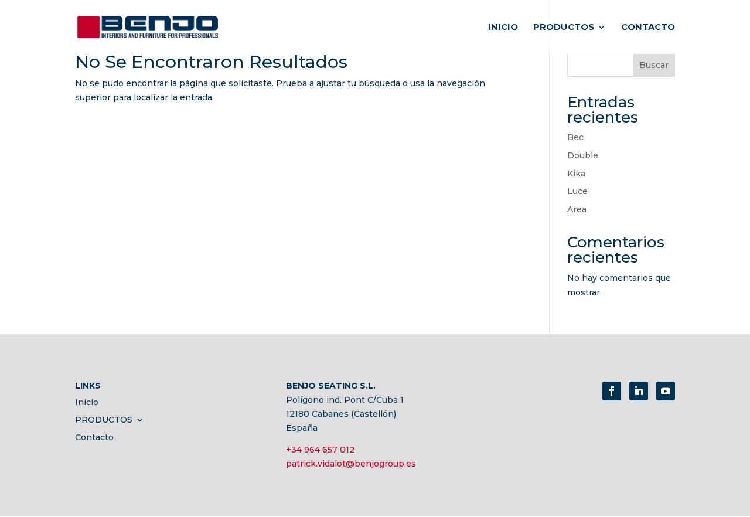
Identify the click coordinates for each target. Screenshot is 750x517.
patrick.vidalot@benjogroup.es (351, 463)
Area (577, 209)
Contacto (648, 27)
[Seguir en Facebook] (611, 391)
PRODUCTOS (563, 27)
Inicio (503, 27)
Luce (577, 191)
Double (582, 155)
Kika (576, 173)
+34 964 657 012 (320, 449)
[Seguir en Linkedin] (638, 391)
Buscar (654, 65)
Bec (575, 137)
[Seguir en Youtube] (665, 391)
